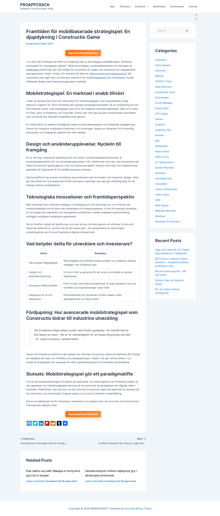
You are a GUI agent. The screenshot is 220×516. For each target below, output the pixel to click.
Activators (161, 59)
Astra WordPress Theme (138, 508)
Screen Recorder (164, 167)
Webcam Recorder (165, 210)
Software (140, 6)
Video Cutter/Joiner (166, 189)
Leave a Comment (35, 481)
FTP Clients (161, 113)
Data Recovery (163, 86)
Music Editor (162, 151)
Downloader (177, 6)
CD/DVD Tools (163, 81)
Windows (125, 6)
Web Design (162, 205)
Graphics (160, 124)
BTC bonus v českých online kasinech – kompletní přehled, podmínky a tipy (172, 262)
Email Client (162, 108)
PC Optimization (164, 162)
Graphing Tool (163, 129)
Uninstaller (161, 183)
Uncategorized (53, 481)
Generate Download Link (83, 53)
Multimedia (159, 6)
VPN (157, 199)
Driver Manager (164, 102)
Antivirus (160, 70)
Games (159, 119)
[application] (146, 6)
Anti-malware (162, 65)
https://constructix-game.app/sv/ (107, 73)
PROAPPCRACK (35, 4)
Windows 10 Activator (167, 221)
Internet (193, 6)
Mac (112, 6)
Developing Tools (165, 92)
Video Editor (162, 194)
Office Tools (162, 156)
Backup (159, 75)
